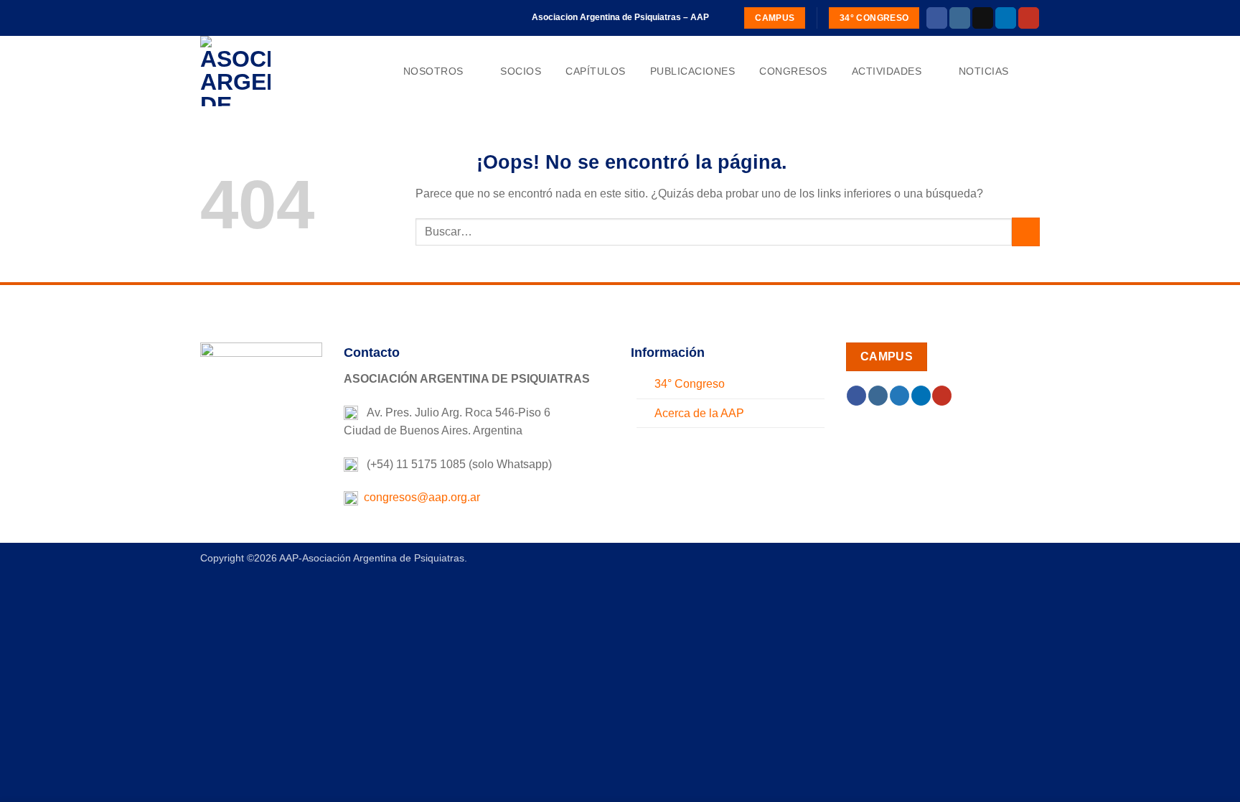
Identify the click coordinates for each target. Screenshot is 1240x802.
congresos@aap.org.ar (419, 497)
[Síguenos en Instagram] (959, 18)
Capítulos (595, 71)
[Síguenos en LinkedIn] (1005, 18)
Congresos (793, 71)
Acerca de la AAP (699, 413)
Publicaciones (693, 71)
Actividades (887, 71)
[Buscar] (1034, 71)
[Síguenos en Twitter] (899, 396)
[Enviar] (1026, 232)
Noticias (984, 71)
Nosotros (433, 71)
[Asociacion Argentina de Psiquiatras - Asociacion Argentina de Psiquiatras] (272, 71)
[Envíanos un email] (982, 18)
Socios (520, 71)
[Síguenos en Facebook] (936, 18)
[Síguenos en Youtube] (1028, 18)
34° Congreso (689, 384)
